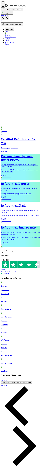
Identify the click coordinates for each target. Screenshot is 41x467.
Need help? (4, 15)
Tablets (7, 40)
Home (7, 44)
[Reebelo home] (15, 6)
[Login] (3, 18)
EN (7, 13)
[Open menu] (3, 2)
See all (3, 380)
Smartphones (5, 382)
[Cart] (2, 21)
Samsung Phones (10, 37)
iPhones (7, 35)
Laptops (7, 38)
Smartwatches (9, 42)
